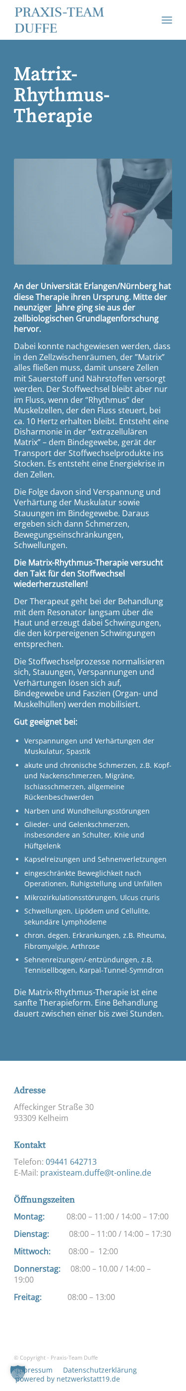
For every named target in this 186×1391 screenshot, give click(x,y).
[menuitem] (167, 20)
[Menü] (167, 20)
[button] (18, 1373)
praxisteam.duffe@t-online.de (95, 1172)
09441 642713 (71, 1161)
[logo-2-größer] (77, 20)
